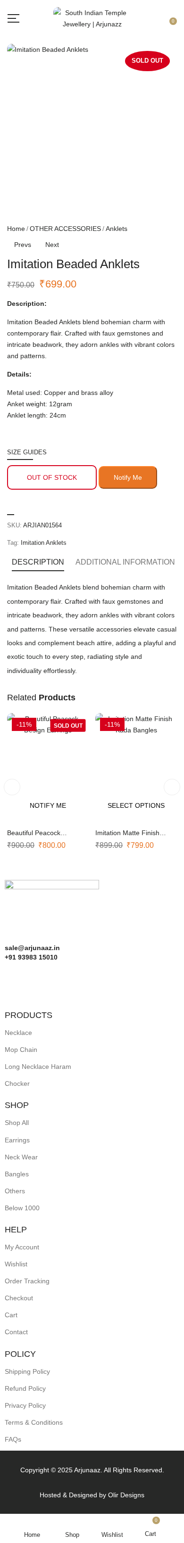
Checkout (19, 1298)
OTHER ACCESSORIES (65, 228)
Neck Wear (21, 1157)
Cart (11, 1315)
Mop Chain (21, 1049)
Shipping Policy (27, 1371)
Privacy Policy (25, 1405)
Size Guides (27, 452)
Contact (16, 1332)
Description (38, 562)
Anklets (116, 228)
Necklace (18, 1032)
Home (16, 228)
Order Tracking (27, 1281)
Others (15, 1191)
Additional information (125, 562)
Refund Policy (25, 1388)
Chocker (17, 1083)
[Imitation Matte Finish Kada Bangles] (136, 767)
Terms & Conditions (34, 1422)
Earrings (17, 1140)
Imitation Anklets (44, 542)
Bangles (17, 1174)
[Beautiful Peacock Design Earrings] (48, 767)
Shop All (17, 1122)
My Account (22, 1247)
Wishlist (16, 1264)
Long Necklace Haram (38, 1066)
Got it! (146, 15)
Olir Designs (126, 1495)
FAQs (13, 1439)
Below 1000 (22, 1208)
